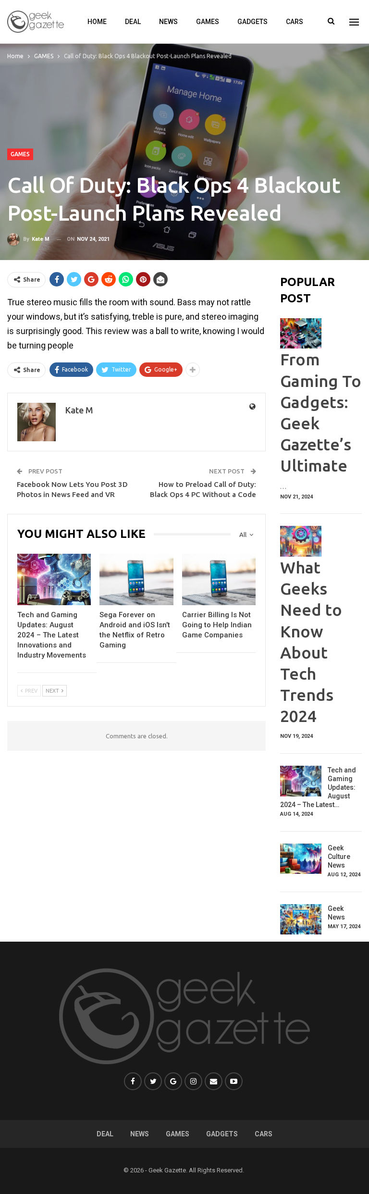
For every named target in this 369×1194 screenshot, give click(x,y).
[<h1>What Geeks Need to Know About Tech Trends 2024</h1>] (300, 541)
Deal (133, 21)
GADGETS (252, 21)
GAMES (207, 21)
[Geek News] (300, 919)
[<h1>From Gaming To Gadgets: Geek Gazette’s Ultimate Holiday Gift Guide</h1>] (300, 333)
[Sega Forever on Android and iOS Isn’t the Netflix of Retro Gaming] (136, 579)
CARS (294, 21)
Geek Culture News (339, 856)
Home (97, 21)
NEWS (168, 21)
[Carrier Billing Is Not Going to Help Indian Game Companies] (219, 579)
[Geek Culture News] (300, 859)
